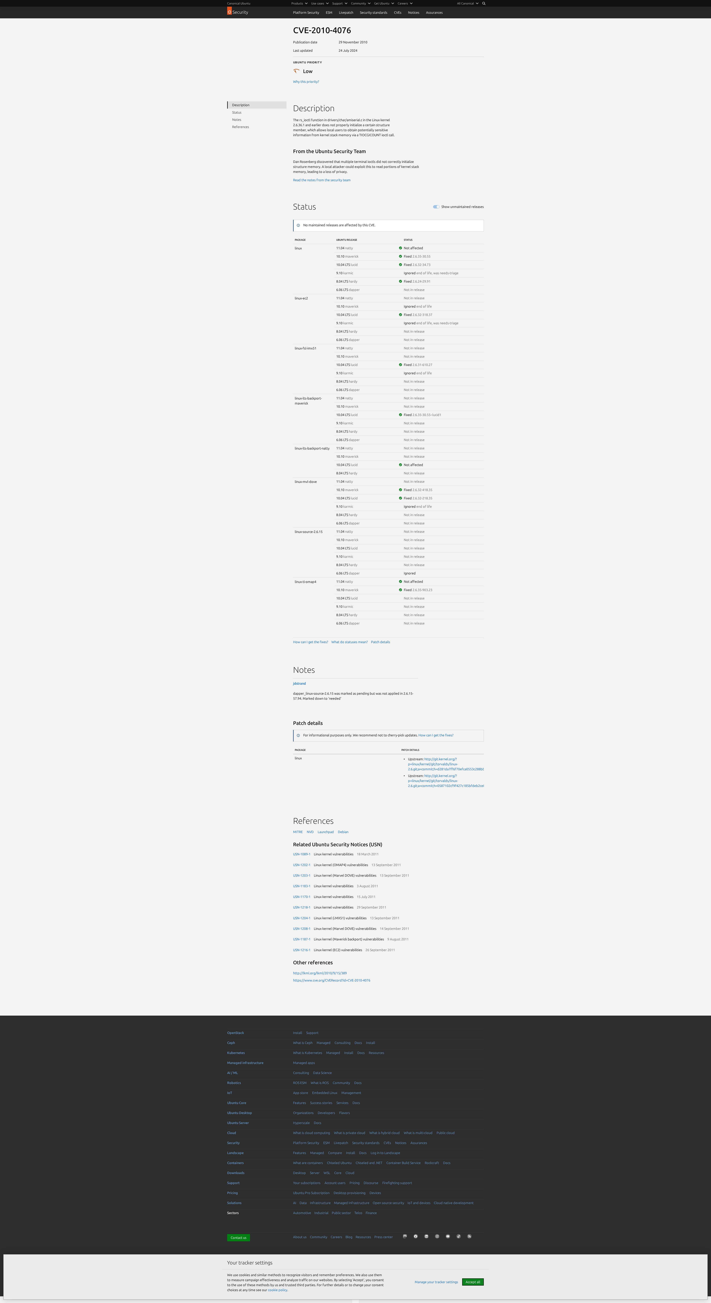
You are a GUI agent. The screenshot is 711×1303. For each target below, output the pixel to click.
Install (297, 1033)
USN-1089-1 (302, 854)
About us (300, 1237)
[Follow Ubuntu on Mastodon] (406, 1237)
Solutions (234, 1203)
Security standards (373, 12)
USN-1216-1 (302, 950)
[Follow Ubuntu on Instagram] (438, 1237)
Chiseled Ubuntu (339, 1163)
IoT (229, 1093)
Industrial (321, 1213)
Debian (343, 832)
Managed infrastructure (245, 1063)
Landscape (235, 1153)
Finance (371, 1213)
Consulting (343, 1043)
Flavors (344, 1113)
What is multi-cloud (418, 1133)
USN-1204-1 (302, 918)
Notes (236, 119)
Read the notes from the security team (322, 180)
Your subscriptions (307, 1183)
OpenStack (235, 1033)
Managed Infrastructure (351, 1203)
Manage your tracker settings (436, 1282)
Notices (413, 12)
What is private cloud (349, 1133)
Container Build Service (403, 1163)
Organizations (303, 1113)
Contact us (238, 1237)
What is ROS (320, 1083)
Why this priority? (306, 81)
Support (312, 1033)
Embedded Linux (324, 1093)
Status (236, 112)
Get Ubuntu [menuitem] (381, 3)
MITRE (298, 832)
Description (240, 105)
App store (300, 1093)
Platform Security (306, 12)
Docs (358, 1043)
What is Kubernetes (307, 1053)
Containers (235, 1163)
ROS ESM (300, 1083)
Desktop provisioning (349, 1193)
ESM (329, 12)
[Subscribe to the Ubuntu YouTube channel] (449, 1237)
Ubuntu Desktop (239, 1113)
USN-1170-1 (302, 896)
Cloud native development (454, 1203)
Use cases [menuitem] (317, 3)
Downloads (235, 1173)
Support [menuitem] (337, 3)
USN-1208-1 (302, 928)
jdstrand (299, 683)
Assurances (434, 12)
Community (341, 1083)
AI (294, 1203)
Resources (376, 1053)
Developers (326, 1113)
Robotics (234, 1083)
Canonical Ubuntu (238, 3)
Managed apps (304, 1063)
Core (337, 1173)
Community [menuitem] (358, 3)
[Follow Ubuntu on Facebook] (416, 1237)
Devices (375, 1193)
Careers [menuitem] (403, 3)
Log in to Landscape (385, 1153)
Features (299, 1103)
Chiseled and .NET (369, 1163)
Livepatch (346, 12)
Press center (383, 1237)
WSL (327, 1173)
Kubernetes (236, 1053)
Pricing (355, 1183)
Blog (349, 1237)
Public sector (341, 1213)
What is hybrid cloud (384, 1133)
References (240, 127)
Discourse (371, 1183)
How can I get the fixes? (310, 642)
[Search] (483, 3)
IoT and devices (419, 1203)
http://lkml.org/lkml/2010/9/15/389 (320, 973)
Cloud (231, 1133)
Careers (336, 1237)
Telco (358, 1213)
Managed (324, 1043)
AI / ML (232, 1073)
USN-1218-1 (302, 907)
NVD (310, 832)
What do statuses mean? (349, 642)
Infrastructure (320, 1203)
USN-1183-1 (302, 886)
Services (342, 1103)
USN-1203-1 (302, 875)
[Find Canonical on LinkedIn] (427, 1237)
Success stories (321, 1103)
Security (233, 1143)
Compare (335, 1153)
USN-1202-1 (302, 865)
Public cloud (446, 1133)
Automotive (302, 1213)
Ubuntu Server (238, 1123)
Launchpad (326, 832)
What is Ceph (303, 1043)
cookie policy (277, 1290)
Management (351, 1093)
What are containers (308, 1163)
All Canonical (465, 3)
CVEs (397, 12)
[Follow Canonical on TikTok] (459, 1237)
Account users (335, 1183)
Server (315, 1173)
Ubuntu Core (236, 1103)
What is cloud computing (311, 1133)
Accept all (473, 1282)
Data (303, 1203)
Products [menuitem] (297, 3)
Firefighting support (397, 1183)
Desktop (299, 1173)
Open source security (388, 1203)
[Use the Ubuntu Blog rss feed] (470, 1237)
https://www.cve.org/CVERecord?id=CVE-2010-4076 (331, 980)
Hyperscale (301, 1123)
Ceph (231, 1043)
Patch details (380, 642)
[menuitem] (467, 3)
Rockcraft (432, 1163)
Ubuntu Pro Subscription (311, 1193)
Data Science (322, 1073)
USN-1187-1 (302, 939)
